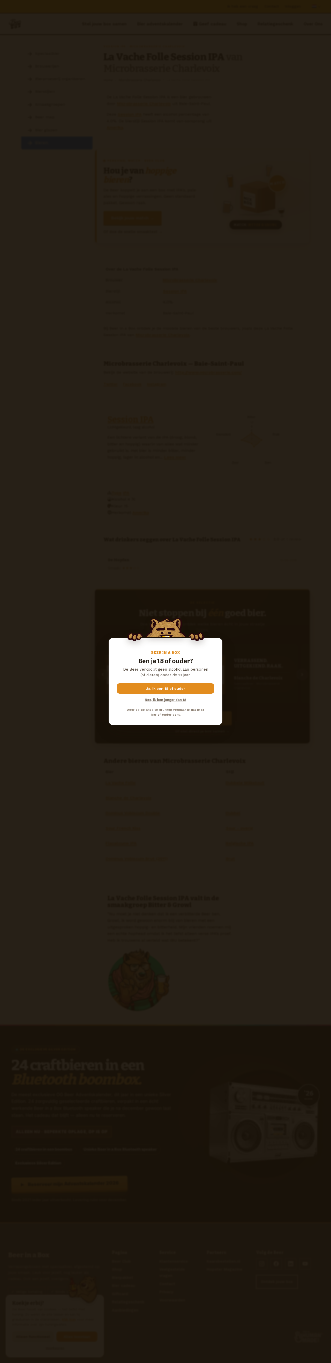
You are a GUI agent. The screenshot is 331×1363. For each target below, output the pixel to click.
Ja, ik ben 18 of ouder (165, 688)
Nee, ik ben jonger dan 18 (165, 700)
